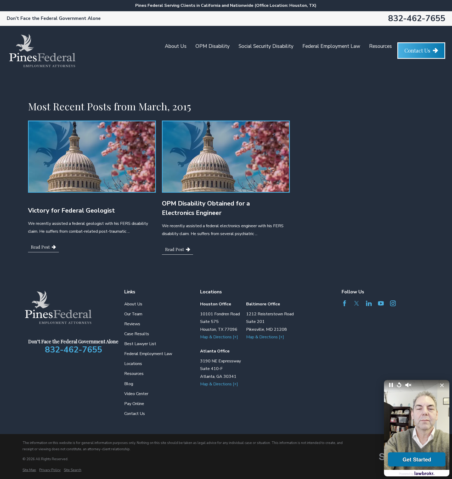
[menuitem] (29, 470)
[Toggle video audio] (408, 385)
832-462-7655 (416, 18)
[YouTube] (381, 303)
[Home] (42, 50)
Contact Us (417, 50)
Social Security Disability (266, 46)
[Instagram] (393, 303)
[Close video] (442, 385)
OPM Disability (212, 46)
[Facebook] (344, 303)
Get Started (417, 459)
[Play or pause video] (391, 385)
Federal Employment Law (331, 46)
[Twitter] (356, 303)
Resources (380, 46)
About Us (176, 46)
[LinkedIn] (369, 303)
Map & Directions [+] (219, 337)
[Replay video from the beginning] (399, 385)
